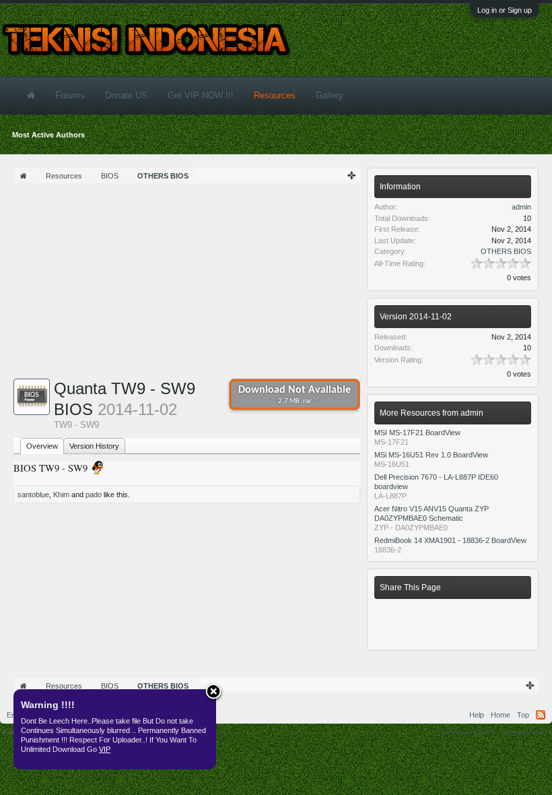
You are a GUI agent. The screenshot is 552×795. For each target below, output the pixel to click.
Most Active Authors (48, 135)
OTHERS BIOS (506, 251)
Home (500, 715)
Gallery (329, 95)
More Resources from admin (431, 413)
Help (476, 715)
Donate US (126, 95)
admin (521, 207)
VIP (104, 749)
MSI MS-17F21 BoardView (417, 432)
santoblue (33, 494)
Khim (61, 494)
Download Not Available (294, 395)
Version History (94, 446)
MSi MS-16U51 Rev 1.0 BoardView (431, 455)
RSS (540, 715)
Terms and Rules (467, 732)
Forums (70, 95)
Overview (42, 446)
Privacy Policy (525, 732)
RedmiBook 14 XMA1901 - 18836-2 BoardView (450, 540)
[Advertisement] (186, 284)
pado (93, 494)
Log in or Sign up (504, 10)
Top (523, 715)
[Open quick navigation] (352, 175)
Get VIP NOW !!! (201, 95)
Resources (275, 95)
